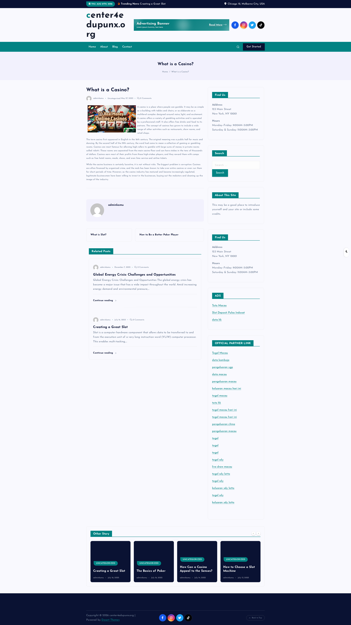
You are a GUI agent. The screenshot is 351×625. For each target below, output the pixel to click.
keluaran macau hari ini (226, 388)
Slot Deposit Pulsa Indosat (228, 312)
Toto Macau (219, 305)
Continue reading (103, 300)
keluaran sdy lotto (223, 502)
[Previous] (253, 533)
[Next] (258, 533)
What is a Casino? (180, 72)
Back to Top (257, 618)
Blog (115, 47)
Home (92, 47)
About (104, 47)
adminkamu (98, 98)
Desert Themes (110, 620)
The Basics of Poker (107, 571)
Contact (127, 47)
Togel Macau (220, 353)
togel (215, 438)
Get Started (254, 46)
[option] (110, 561)
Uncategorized (114, 98)
